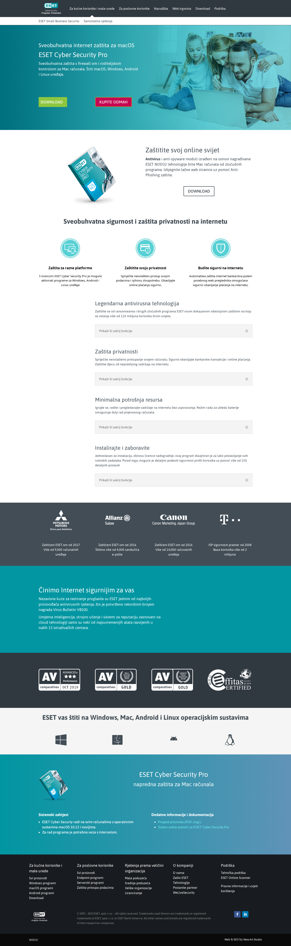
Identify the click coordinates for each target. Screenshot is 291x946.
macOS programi (41, 888)
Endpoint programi (90, 877)
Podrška (220, 8)
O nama (178, 872)
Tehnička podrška (233, 872)
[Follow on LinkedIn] (245, 914)
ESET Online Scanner (235, 877)
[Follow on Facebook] (237, 914)
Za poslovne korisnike (134, 8)
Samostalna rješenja (98, 21)
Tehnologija (181, 882)
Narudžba (161, 8)
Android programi (41, 893)
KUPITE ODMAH (113, 102)
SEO (236, 939)
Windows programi (42, 883)
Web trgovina (181, 8)
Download (203, 8)
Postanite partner (185, 887)
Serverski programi (90, 882)
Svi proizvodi (38, 878)
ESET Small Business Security (59, 21)
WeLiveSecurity (184, 892)
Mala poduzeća (136, 878)
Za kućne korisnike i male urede (92, 8)
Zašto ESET (180, 877)
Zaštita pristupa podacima (95, 887)
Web (227, 939)
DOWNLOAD (52, 102)
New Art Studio (252, 939)
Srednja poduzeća (137, 883)
